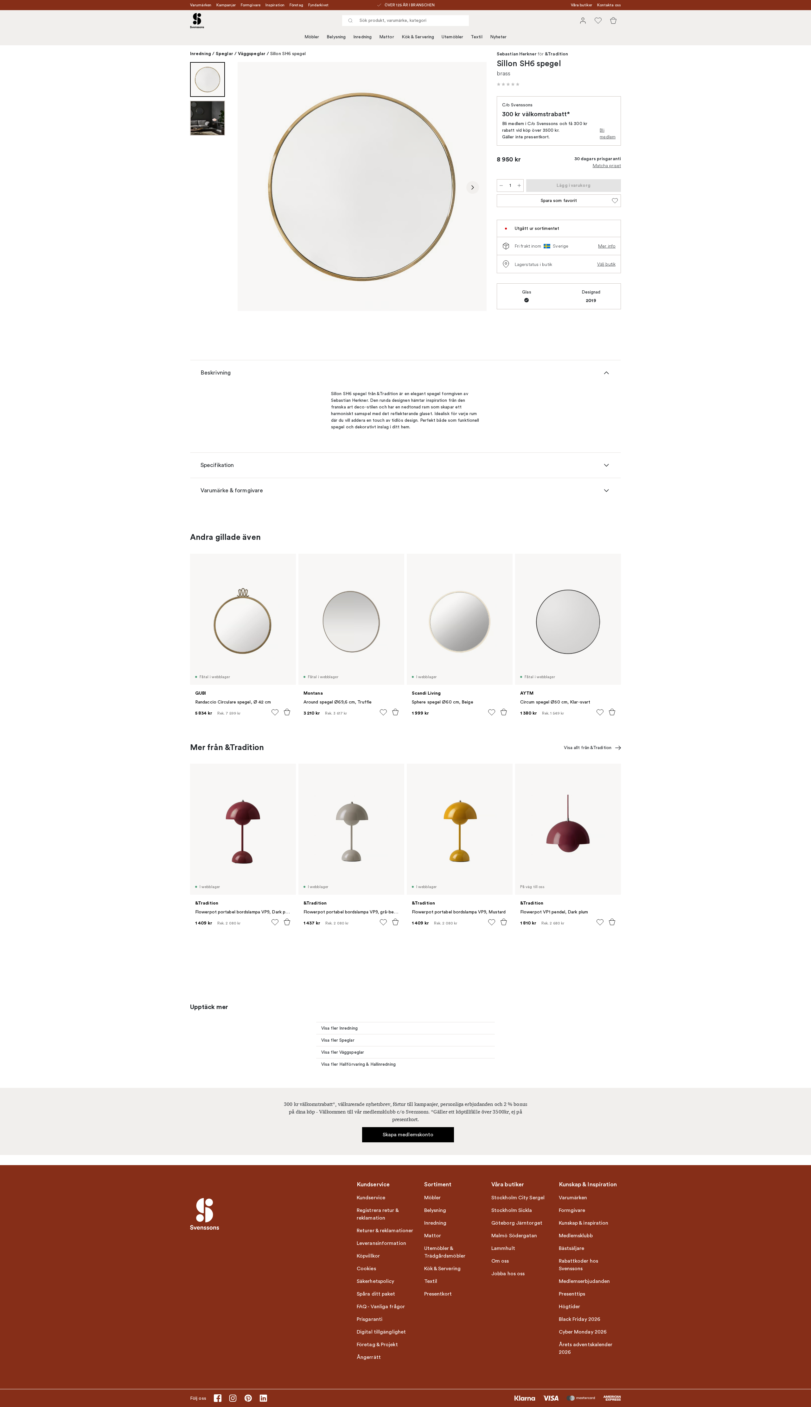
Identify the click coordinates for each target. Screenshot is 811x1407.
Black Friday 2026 (580, 1319)
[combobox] (405, 20)
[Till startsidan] (197, 20)
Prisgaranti (369, 1319)
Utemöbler (452, 37)
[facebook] (217, 1398)
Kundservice (371, 1198)
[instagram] (233, 1398)
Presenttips (572, 1294)
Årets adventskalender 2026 (586, 1348)
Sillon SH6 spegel (288, 53)
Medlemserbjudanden (584, 1281)
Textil (476, 37)
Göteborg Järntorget (516, 1223)
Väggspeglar (251, 53)
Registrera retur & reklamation (378, 1214)
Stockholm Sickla (511, 1210)
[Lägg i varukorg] (287, 712)
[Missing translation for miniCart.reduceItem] (501, 185)
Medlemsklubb (576, 1236)
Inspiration (274, 5)
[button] (508, 84)
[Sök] (350, 20)
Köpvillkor (368, 1256)
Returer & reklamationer (385, 1230)
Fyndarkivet (318, 5)
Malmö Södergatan (514, 1236)
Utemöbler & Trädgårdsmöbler (445, 1252)
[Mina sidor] (583, 20)
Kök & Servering (418, 37)
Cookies (366, 1268)
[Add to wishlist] (275, 712)
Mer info (607, 246)
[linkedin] (263, 1398)
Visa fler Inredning (339, 1028)
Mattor (386, 37)
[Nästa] (472, 187)
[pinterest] (248, 1398)
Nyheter (498, 37)
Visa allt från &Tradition (587, 747)
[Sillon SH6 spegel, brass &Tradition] (362, 186)
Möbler (311, 37)
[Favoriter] (598, 20)
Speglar (224, 53)
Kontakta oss (609, 5)
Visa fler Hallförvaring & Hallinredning (358, 1064)
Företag (296, 5)
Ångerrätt (369, 1357)
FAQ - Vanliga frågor (381, 1306)
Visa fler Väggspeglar (342, 1052)
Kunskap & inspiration (584, 1223)
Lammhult (503, 1248)
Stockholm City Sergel (518, 1198)
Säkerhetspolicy (375, 1281)
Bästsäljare (571, 1248)
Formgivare (250, 5)
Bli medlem (608, 133)
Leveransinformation (381, 1243)
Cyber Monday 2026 (583, 1332)
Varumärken (200, 5)
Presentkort (438, 1294)
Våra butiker (581, 5)
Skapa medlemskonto (408, 1135)
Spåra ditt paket (376, 1294)
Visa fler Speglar (337, 1040)
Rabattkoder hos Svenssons (578, 1264)
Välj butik (606, 264)
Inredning (362, 37)
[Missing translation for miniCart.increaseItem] (519, 185)
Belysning (336, 37)
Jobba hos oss (508, 1274)
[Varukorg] (613, 20)
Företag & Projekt (377, 1344)
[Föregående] (251, 187)
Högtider (569, 1306)
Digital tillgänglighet (381, 1332)
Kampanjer (226, 5)
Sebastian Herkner (517, 54)
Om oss (500, 1261)
